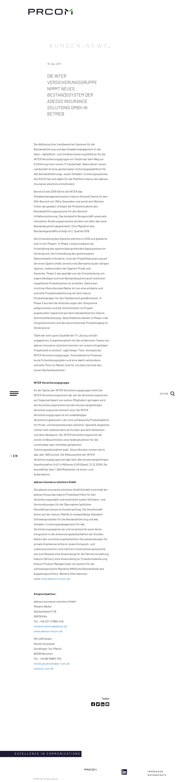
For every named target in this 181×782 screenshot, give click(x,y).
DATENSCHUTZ (157, 775)
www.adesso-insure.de (55, 578)
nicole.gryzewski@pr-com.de (52, 663)
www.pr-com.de (44, 668)
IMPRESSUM (155, 771)
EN (15, 456)
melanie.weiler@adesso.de (51, 626)
